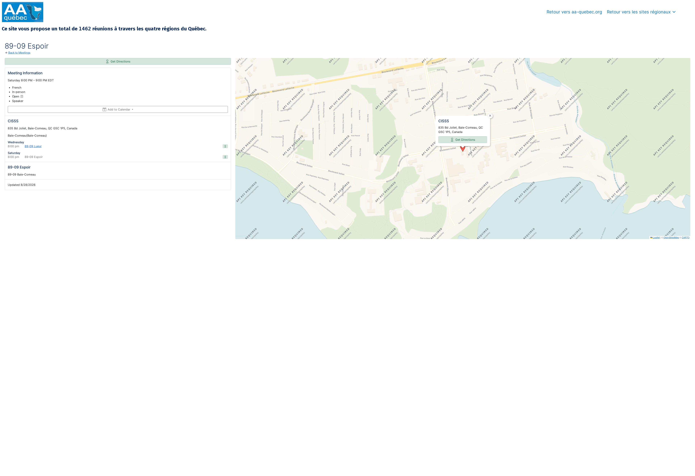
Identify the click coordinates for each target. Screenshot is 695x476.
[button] (462, 148)
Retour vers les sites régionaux (639, 11)
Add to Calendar (119, 109)
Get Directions (120, 61)
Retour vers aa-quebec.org (574, 11)
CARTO (685, 237)
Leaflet (656, 237)
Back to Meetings (19, 52)
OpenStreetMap (671, 237)
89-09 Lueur (33, 146)
